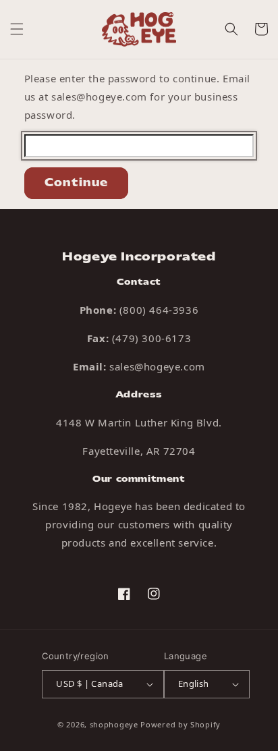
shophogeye (114, 724)
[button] (17, 29)
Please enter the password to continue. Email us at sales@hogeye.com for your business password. (137, 96)
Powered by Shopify (180, 724)
